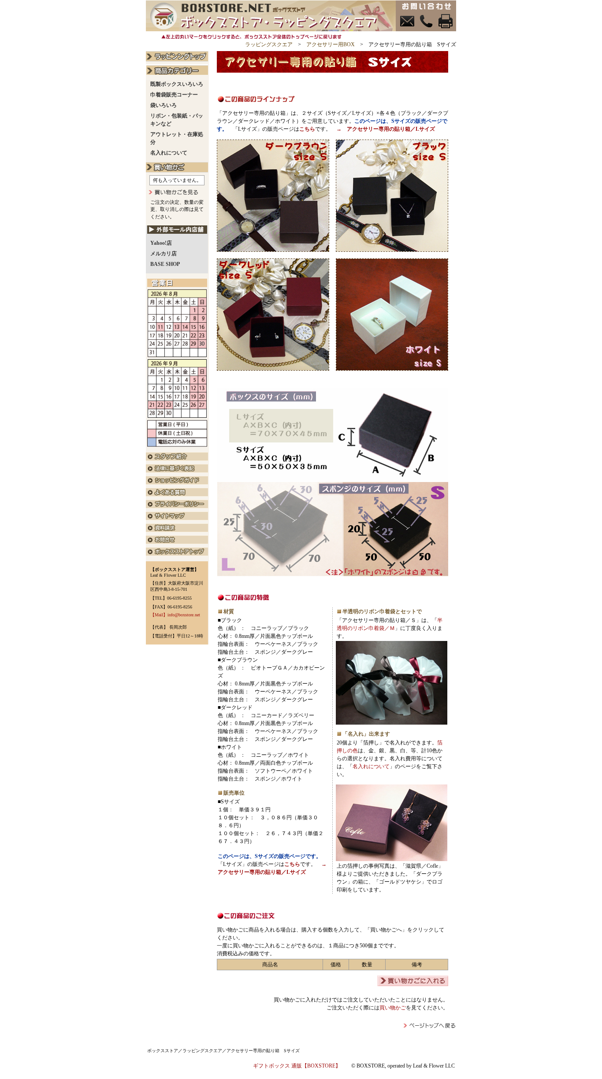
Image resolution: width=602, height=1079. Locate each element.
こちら (307, 129)
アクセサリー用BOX (330, 44)
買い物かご (392, 1008)
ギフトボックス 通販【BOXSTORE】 (297, 1066)
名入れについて (371, 766)
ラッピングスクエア (269, 44)
